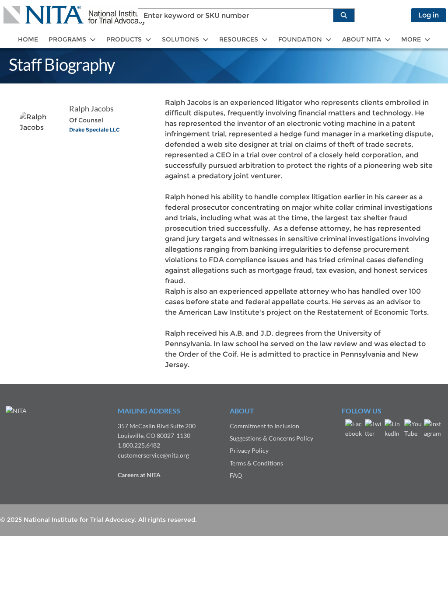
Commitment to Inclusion (264, 426)
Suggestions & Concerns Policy (271, 438)
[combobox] (232, 15)
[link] (28, 39)
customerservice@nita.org (153, 455)
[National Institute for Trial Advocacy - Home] (75, 15)
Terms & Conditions (256, 463)
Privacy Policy (249, 450)
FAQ (236, 475)
